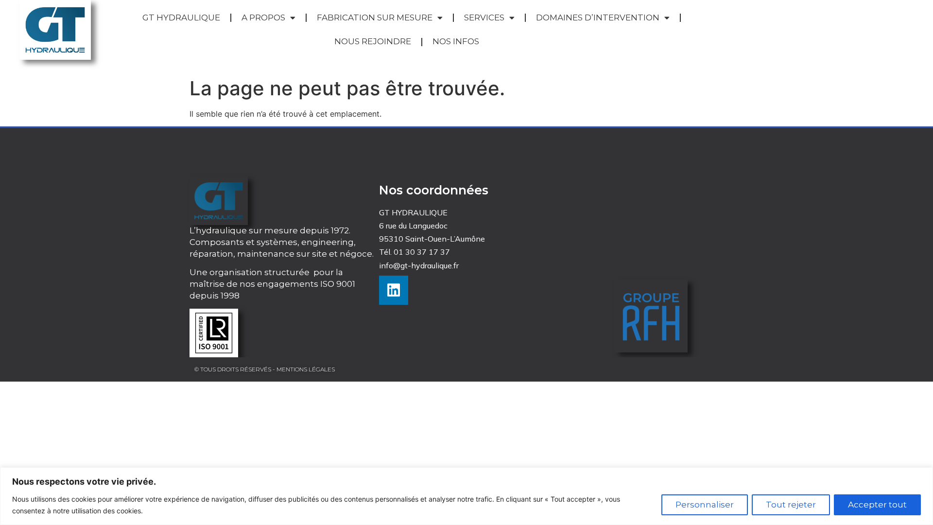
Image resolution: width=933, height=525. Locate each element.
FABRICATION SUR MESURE (374, 17)
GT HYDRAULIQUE (181, 17)
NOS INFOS (455, 41)
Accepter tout (877, 504)
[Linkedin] (393, 290)
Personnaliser (704, 504)
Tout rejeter (791, 504)
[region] (466, 496)
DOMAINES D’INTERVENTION (597, 17)
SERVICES (484, 17)
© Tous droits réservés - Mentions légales (264, 369)
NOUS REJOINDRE (372, 41)
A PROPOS (263, 17)
